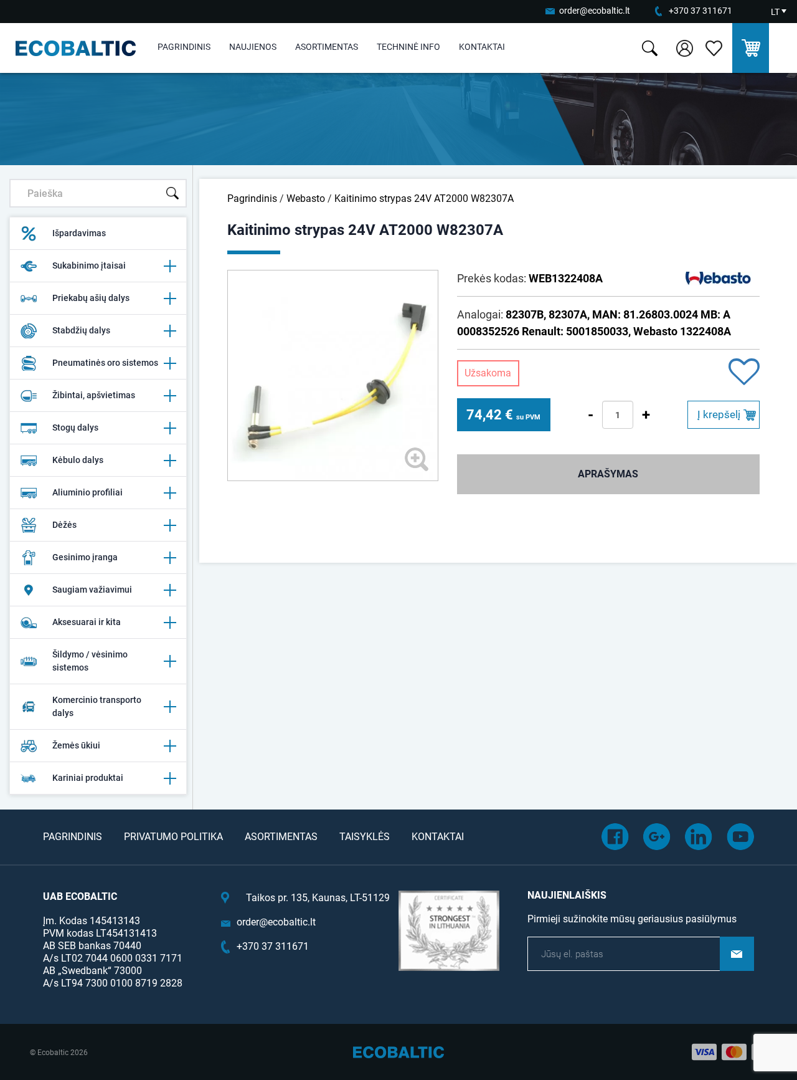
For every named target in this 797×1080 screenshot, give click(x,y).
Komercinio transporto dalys (96, 706)
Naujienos (252, 47)
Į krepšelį (718, 414)
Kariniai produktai (87, 778)
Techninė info (408, 47)
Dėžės (64, 525)
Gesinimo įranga (85, 557)
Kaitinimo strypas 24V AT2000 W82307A (424, 198)
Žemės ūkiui (76, 745)
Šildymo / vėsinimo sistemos (90, 660)
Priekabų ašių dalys (91, 298)
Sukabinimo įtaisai (89, 265)
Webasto (305, 198)
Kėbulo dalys (77, 460)
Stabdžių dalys (81, 330)
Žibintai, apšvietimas (93, 395)
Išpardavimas (79, 233)
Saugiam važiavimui (92, 590)
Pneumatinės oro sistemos (105, 363)
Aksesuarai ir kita (86, 622)
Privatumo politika (173, 837)
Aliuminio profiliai (87, 492)
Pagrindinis (184, 47)
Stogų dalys (75, 427)
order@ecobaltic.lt (594, 11)
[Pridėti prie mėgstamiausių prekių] (744, 373)
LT (775, 12)
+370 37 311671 (700, 11)
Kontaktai (482, 47)
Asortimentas (326, 47)
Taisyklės (364, 837)
